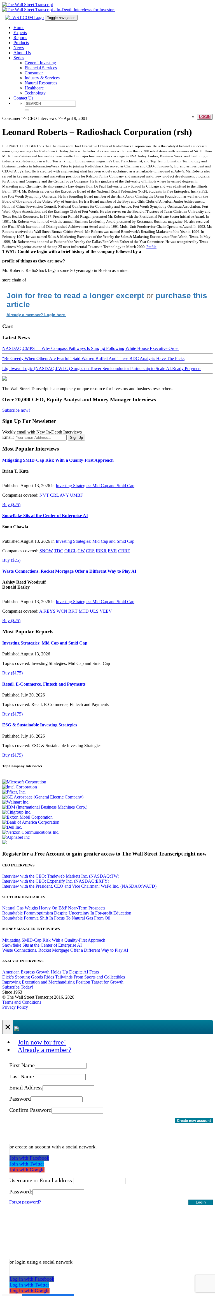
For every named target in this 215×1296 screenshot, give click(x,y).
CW (81, 550)
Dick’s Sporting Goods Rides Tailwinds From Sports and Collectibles (63, 977)
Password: (20, 1191)
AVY (64, 495)
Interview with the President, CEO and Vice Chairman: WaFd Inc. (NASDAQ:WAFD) (79, 886)
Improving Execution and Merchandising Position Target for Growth (62, 982)
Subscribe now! (16, 410)
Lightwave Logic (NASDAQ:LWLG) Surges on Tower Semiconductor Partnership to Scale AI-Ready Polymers (101, 368)
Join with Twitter (27, 1164)
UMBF (76, 495)
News (18, 47)
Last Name (21, 1076)
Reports (20, 37)
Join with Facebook (29, 1158)
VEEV (106, 611)
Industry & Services (42, 77)
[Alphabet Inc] (16, 837)
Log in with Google (30, 1290)
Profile (151, 247)
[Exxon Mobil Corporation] (27, 817)
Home (18, 27)
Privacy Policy (15, 1007)
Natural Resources (41, 82)
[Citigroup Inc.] (16, 812)
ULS (94, 611)
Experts (20, 32)
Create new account (194, 1121)
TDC (58, 550)
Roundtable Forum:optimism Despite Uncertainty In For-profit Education (66, 913)
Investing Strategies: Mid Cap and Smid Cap (95, 485)
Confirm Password (30, 1110)
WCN (62, 611)
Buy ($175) (12, 672)
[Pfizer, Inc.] (14, 792)
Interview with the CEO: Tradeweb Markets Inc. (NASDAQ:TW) (60, 876)
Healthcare (34, 88)
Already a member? (44, 1049)
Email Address (26, 1087)
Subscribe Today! (17, 987)
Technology (35, 93)
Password (20, 1099)
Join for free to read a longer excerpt (75, 295)
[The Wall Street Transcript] (27, 4)
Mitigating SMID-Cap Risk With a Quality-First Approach (58, 460)
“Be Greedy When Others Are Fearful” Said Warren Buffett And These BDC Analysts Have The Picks (93, 358)
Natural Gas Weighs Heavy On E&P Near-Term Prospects (53, 908)
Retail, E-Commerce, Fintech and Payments (43, 684)
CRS (90, 550)
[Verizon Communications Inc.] (30, 832)
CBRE (124, 550)
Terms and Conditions (21, 1002)
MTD (84, 611)
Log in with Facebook (32, 1279)
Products (21, 42)
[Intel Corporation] (19, 787)
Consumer (34, 72)
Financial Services (41, 67)
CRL (54, 495)
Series (18, 57)
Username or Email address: (41, 1180)
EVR (112, 550)
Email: (8, 437)
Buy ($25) (11, 504)
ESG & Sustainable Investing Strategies (39, 724)
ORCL (70, 550)
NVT (44, 495)
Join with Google (27, 1169)
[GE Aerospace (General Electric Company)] (42, 797)
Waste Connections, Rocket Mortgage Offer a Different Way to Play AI (69, 571)
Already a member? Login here (36, 314)
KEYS (49, 611)
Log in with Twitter (29, 1285)
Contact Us (23, 98)
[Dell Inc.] (12, 827)
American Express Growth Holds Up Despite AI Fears (50, 972)
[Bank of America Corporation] (30, 822)
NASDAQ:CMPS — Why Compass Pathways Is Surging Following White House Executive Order (90, 348)
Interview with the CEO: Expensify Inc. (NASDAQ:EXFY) (55, 881)
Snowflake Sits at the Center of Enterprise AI (45, 515)
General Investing (40, 62)
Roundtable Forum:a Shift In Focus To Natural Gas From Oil (56, 918)
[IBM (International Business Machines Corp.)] (44, 807)
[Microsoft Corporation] (24, 782)
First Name (22, 1065)
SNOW (46, 550)
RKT (73, 611)
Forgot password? (25, 1202)
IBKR (101, 550)
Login (205, 117)
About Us (22, 52)
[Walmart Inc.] (15, 802)
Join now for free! (42, 1042)
